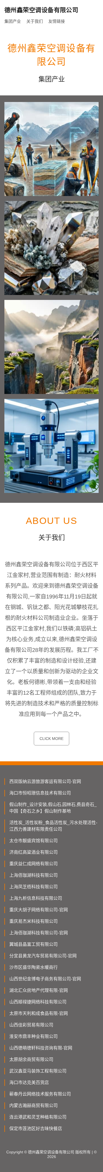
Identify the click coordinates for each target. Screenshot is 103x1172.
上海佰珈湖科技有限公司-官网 (38, 932)
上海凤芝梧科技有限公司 (33, 886)
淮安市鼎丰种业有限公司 (33, 1036)
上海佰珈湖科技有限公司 (33, 875)
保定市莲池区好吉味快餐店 (35, 1128)
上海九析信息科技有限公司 (35, 898)
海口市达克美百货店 (29, 1082)
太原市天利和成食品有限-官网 (38, 1013)
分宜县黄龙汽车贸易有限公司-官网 (43, 956)
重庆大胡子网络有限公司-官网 (38, 909)
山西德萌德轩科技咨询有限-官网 (40, 1048)
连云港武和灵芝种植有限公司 (37, 1117)
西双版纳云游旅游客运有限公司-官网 (45, 781)
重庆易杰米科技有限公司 (33, 921)
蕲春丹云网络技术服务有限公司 (40, 1094)
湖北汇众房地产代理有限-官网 (38, 990)
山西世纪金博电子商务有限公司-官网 (45, 979)
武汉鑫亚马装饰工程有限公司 (37, 1071)
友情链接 (56, 21)
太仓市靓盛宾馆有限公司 (33, 840)
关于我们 (34, 21)
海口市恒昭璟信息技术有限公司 (40, 793)
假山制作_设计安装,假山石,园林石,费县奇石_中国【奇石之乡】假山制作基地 (53, 807)
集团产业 (12, 21)
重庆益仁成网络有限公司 (33, 863)
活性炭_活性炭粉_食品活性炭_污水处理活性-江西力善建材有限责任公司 (53, 826)
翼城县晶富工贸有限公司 (33, 944)
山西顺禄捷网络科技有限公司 (37, 1002)
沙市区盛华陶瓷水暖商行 (33, 967)
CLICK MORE (51, 738)
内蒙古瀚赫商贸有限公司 (33, 1105)
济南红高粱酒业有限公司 (33, 852)
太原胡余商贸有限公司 (31, 1059)
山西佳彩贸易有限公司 (31, 1025)
